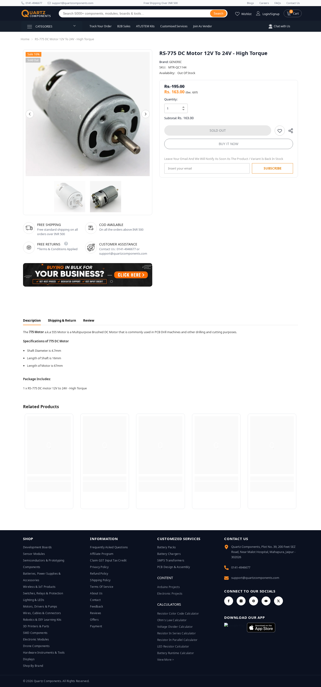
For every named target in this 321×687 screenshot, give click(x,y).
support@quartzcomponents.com (255, 578)
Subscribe (273, 168)
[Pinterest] (253, 600)
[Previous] (30, 114)
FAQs (277, 3)
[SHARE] (289, 132)
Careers (264, 3)
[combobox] (134, 13)
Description (32, 320)
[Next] (145, 114)
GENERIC (175, 62)
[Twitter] (278, 600)
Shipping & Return (62, 320)
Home (25, 39)
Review (88, 320)
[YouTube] (266, 600)
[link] (49, 478)
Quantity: (170, 99)
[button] (293, 13)
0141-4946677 (34, 3)
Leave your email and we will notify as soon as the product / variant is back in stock (223, 159)
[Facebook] (228, 600)
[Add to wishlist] (280, 131)
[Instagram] (241, 600)
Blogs (250, 3)
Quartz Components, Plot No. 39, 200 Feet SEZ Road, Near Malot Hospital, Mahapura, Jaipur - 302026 (263, 552)
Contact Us (293, 3)
